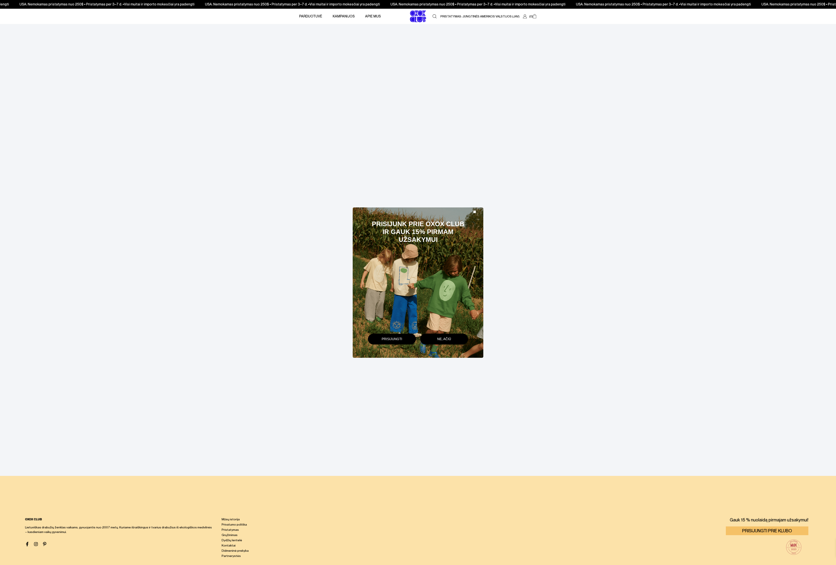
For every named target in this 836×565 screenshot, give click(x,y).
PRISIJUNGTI (392, 339)
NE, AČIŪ (444, 339)
